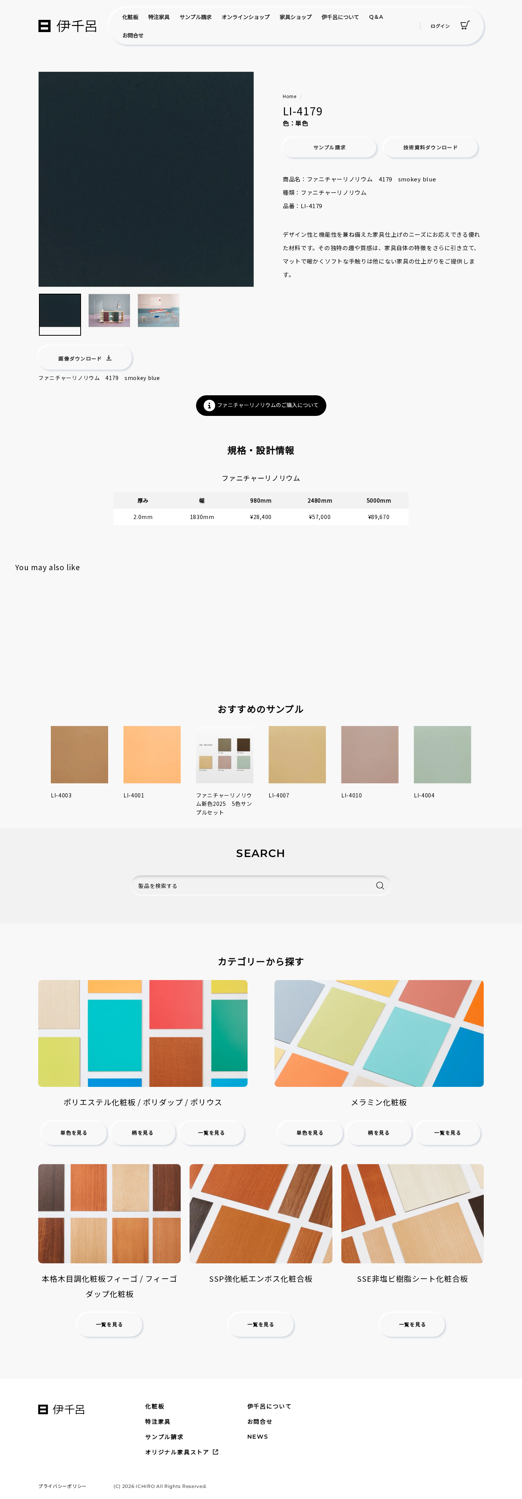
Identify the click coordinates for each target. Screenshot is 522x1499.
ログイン (440, 26)
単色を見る (74, 1133)
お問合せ (133, 35)
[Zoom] (146, 179)
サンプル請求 (196, 17)
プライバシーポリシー (62, 1486)
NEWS (257, 1436)
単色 (301, 123)
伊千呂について (340, 17)
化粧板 (130, 17)
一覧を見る (211, 1133)
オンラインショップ (246, 17)
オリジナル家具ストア (177, 1452)
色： (289, 123)
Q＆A (376, 16)
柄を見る (143, 1133)
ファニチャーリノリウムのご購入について (268, 405)
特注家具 (159, 17)
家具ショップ (296, 17)
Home (290, 96)
